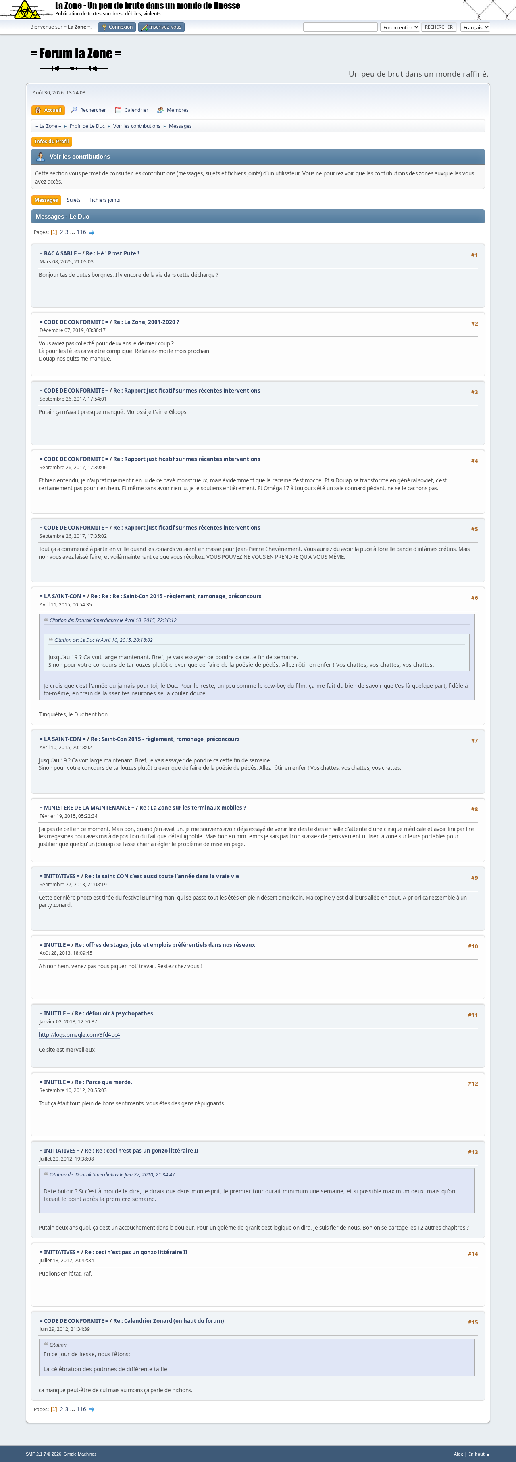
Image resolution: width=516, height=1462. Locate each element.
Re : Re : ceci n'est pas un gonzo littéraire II (141, 1150)
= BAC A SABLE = (60, 253)
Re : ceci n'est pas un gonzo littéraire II (136, 1252)
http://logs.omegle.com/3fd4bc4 (79, 1034)
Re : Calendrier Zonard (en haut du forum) (168, 1320)
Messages (46, 199)
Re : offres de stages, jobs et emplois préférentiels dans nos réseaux (165, 944)
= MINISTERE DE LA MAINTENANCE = (87, 807)
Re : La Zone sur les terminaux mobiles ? (192, 807)
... (73, 232)
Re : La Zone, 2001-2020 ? (146, 322)
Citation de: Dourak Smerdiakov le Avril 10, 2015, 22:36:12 (113, 620)
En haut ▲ (479, 1454)
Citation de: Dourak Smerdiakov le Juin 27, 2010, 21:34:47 (112, 1174)
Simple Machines (80, 1454)
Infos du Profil (52, 141)
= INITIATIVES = (60, 876)
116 (81, 232)
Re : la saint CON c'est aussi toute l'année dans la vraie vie (162, 876)
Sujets (74, 199)
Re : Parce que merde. (103, 1082)
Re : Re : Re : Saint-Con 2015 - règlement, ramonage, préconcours (176, 596)
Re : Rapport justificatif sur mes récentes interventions (186, 390)
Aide (458, 1454)
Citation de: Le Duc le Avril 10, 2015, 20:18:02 (103, 640)
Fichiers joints (104, 199)
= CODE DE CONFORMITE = (74, 322)
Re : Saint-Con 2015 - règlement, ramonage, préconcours (165, 739)
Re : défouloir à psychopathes (114, 1013)
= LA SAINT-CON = (63, 596)
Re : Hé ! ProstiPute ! (112, 253)
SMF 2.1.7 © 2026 (43, 1454)
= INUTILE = (55, 944)
